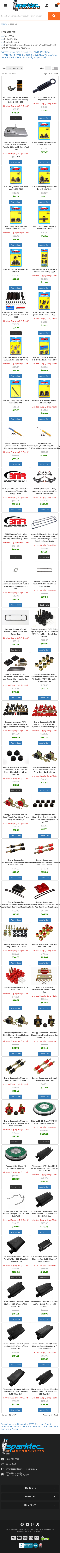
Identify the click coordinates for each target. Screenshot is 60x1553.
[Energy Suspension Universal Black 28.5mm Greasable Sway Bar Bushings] (15, 1021)
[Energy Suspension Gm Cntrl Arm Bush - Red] (44, 933)
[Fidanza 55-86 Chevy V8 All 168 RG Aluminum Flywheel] (44, 1109)
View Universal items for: (29, 1426)
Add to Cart (16, 878)
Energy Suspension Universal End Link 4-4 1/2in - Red (44, 1079)
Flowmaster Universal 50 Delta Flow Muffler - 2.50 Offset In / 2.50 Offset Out (44, 1346)
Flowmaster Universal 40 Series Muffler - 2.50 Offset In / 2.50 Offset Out (44, 1304)
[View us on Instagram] (32, 1524)
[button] (30, 1488)
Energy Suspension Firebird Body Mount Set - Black (15, 945)
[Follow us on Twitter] (37, 1524)
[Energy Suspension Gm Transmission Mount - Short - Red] (44, 976)
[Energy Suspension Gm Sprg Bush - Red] (15, 976)
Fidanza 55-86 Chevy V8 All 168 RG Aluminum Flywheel (44, 1122)
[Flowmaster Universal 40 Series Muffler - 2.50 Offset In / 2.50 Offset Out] (44, 1290)
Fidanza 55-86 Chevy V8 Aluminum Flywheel (16, 1167)
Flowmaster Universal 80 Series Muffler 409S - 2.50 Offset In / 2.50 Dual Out (44, 1391)
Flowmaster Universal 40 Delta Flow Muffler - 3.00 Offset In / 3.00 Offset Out (44, 1259)
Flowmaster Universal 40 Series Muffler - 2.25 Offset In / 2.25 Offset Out (16, 1304)
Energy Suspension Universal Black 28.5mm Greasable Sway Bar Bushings (16, 1035)
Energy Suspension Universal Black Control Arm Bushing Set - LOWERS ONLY (44, 1035)
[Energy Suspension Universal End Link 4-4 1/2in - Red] (44, 1066)
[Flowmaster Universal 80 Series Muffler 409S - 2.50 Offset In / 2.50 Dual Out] (44, 1377)
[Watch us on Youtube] (27, 1524)
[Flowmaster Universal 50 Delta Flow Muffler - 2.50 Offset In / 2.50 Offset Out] (44, 1332)
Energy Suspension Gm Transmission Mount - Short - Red (44, 989)
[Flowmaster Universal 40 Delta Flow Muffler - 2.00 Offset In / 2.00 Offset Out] (44, 1200)
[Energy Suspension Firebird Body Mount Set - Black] (15, 933)
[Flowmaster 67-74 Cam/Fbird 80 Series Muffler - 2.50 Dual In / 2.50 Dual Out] (44, 1154)
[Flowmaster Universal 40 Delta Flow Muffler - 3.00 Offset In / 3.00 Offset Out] (44, 1245)
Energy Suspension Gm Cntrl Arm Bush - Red (44, 945)
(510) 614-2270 (12, 1459)
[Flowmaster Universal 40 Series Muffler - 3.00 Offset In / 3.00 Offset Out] (15, 1332)
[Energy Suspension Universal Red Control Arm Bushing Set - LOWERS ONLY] (15, 1109)
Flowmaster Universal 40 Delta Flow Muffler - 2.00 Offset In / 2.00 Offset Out (44, 1213)
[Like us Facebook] (22, 1524)
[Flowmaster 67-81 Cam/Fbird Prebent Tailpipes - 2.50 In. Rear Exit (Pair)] (15, 1200)
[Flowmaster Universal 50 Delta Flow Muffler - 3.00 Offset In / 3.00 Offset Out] (15, 1377)
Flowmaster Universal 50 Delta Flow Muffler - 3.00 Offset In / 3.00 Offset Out (16, 1391)
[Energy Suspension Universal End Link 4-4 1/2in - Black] (15, 1066)
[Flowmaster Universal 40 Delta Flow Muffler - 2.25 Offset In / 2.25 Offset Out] (15, 1245)
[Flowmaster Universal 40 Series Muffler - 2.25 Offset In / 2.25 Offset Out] (15, 1290)
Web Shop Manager (35, 1532)
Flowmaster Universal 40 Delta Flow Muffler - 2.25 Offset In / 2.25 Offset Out (16, 1259)
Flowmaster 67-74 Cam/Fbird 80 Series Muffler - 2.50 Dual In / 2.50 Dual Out (44, 1168)
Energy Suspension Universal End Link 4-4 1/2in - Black (16, 1079)
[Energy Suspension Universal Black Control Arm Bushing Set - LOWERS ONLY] (44, 1021)
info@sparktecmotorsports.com (22, 1469)
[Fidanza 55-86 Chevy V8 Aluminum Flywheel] (15, 1154)
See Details (15, 1142)
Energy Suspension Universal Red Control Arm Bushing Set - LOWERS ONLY (16, 1123)
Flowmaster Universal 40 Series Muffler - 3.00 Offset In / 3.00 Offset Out (16, 1346)
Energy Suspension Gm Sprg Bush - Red (16, 988)
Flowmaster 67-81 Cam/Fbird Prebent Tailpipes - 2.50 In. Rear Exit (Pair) (16, 1213)
